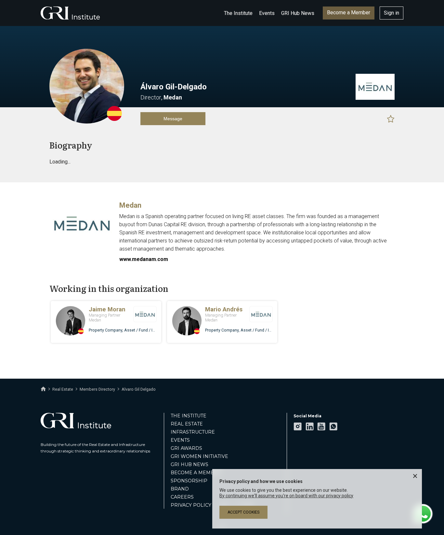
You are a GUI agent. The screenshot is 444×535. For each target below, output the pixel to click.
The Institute (238, 13)
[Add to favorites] (391, 119)
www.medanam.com (143, 259)
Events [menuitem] (180, 440)
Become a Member (348, 12)
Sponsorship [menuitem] (189, 481)
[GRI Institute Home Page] (70, 13)
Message (172, 118)
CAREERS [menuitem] (182, 497)
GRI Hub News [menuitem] (189, 464)
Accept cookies (243, 512)
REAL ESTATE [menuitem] (187, 424)
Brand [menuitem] (180, 489)
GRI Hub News (297, 13)
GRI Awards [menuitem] (186, 448)
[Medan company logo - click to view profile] (81, 243)
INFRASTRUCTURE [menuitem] (193, 432)
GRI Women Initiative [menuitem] (199, 456)
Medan (130, 205)
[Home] (43, 389)
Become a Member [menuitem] (196, 473)
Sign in (391, 13)
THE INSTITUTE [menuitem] (188, 416)
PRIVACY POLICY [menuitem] (191, 505)
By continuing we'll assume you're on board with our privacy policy (286, 495)
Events (267, 13)
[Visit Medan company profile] (375, 98)
